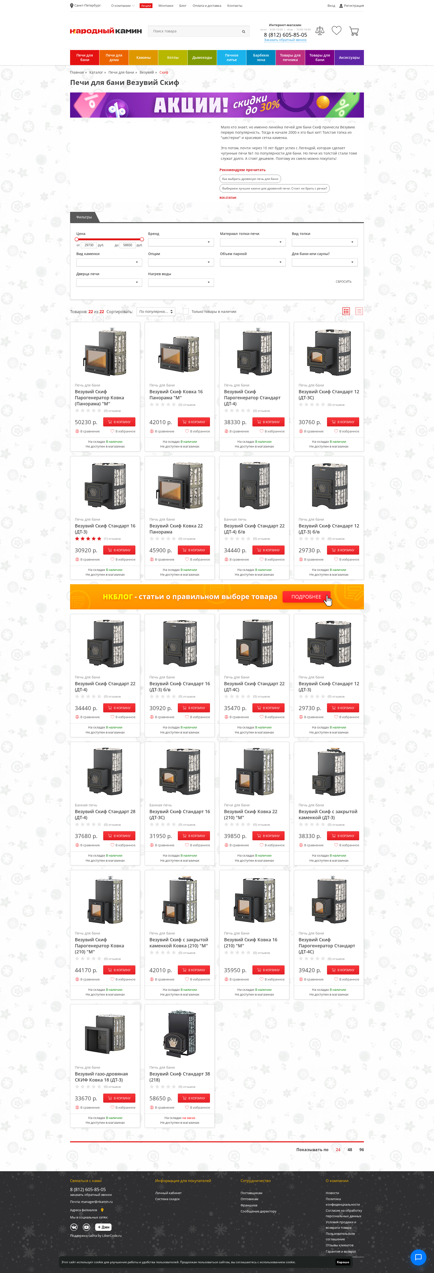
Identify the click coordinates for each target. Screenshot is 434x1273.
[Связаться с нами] (418, 1257)
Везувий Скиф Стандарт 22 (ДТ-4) (105, 684)
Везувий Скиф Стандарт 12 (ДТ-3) (329, 684)
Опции (154, 253)
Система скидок (167, 1199)
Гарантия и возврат (341, 1251)
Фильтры (84, 217)
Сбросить (344, 281)
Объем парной (233, 253)
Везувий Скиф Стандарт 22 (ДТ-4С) (254, 684)
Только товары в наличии (214, 311)
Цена (80, 233)
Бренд (153, 233)
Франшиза (249, 1205)
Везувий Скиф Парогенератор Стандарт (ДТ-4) (252, 395)
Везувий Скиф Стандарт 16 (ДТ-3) (105, 526)
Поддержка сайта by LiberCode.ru (96, 1235)
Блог (183, 5)
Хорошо (343, 1262)
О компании (121, 5)
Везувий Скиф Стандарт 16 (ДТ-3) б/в (179, 684)
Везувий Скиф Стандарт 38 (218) (179, 1074)
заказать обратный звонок (91, 1194)
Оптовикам (249, 1199)
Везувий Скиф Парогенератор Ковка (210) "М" (99, 943)
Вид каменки (87, 253)
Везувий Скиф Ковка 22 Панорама (176, 526)
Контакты (234, 5)
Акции (146, 5)
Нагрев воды (159, 273)
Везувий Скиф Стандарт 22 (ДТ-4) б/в (254, 526)
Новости (332, 1193)
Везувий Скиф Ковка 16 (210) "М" (250, 940)
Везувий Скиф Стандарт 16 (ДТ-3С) (179, 811)
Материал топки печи (239, 233)
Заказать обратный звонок (285, 39)
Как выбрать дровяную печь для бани (250, 179)
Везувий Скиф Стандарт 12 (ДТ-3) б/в (329, 526)
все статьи (228, 197)
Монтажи (165, 5)
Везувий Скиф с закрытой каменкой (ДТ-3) (328, 811)
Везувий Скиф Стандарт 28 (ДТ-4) (105, 811)
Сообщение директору (259, 1211)
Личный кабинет (168, 1193)
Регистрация (354, 5)
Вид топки (301, 233)
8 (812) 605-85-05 (285, 34)
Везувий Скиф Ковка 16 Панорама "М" (176, 392)
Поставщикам (251, 1193)
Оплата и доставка (207, 5)
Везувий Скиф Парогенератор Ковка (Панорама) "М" (99, 395)
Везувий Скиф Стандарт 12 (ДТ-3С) (329, 392)
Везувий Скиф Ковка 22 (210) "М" (250, 811)
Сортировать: (119, 311)
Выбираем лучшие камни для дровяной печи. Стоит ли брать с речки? (274, 188)
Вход (331, 5)
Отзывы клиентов (339, 1245)
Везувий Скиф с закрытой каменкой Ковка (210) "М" (178, 940)
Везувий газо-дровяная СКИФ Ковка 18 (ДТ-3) (101, 1074)
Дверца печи (87, 273)
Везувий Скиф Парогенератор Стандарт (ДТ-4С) (327, 943)
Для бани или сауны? (311, 253)
